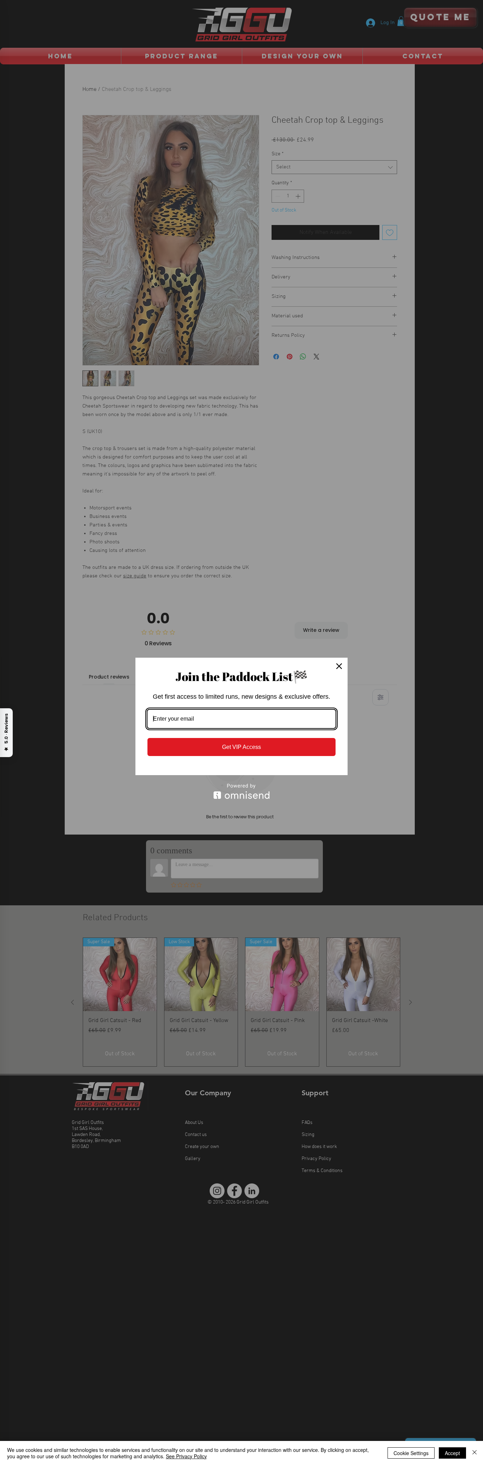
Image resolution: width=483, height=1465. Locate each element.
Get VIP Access (241, 747)
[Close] (339, 666)
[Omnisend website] (241, 791)
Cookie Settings (411, 1453)
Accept (452, 1453)
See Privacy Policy (186, 1456)
